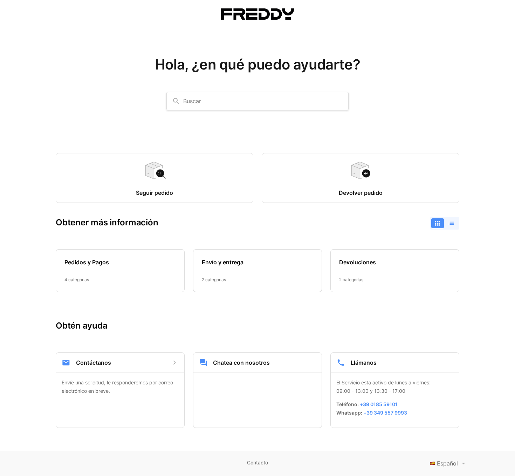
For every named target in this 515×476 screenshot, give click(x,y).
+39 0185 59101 (379, 404)
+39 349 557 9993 (385, 413)
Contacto (257, 462)
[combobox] (257, 101)
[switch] (444, 223)
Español (447, 463)
